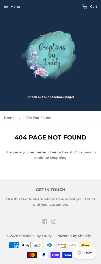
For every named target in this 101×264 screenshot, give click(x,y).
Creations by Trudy (35, 236)
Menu (15, 6)
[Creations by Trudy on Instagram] (53, 222)
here (87, 152)
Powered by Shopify (73, 236)
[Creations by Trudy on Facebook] (45, 222)
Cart (93, 6)
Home (9, 118)
